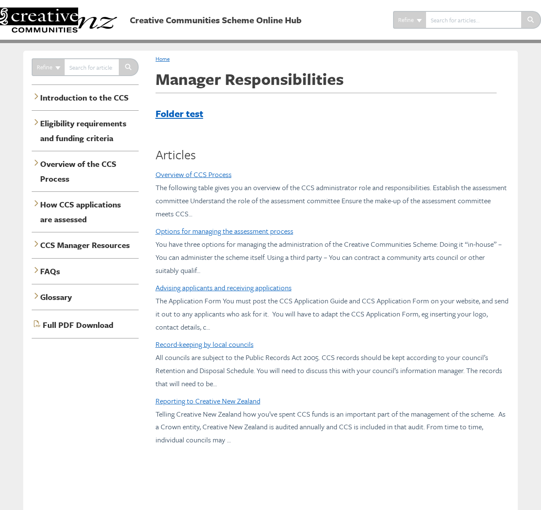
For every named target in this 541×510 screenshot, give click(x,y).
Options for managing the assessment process (224, 231)
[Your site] (61, 11)
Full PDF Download (78, 324)
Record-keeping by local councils (205, 344)
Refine (406, 19)
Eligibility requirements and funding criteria (83, 130)
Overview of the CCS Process (78, 171)
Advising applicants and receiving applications (224, 287)
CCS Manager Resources (85, 245)
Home (163, 59)
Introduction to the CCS (84, 97)
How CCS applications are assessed (80, 211)
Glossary (56, 297)
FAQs (50, 271)
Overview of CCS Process (194, 174)
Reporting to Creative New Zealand (208, 400)
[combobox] (473, 20)
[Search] (531, 20)
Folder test (179, 113)
